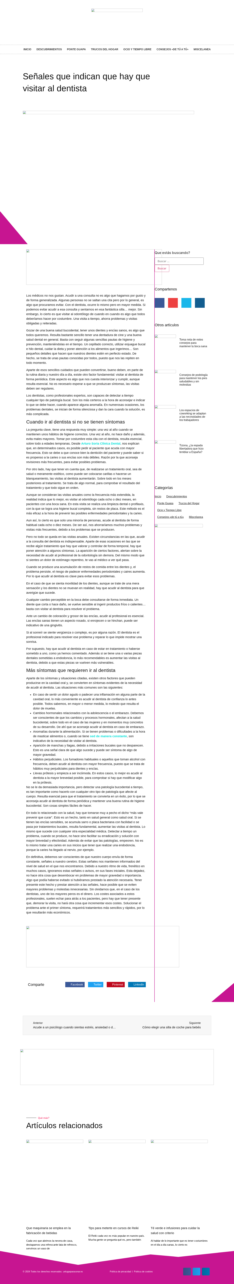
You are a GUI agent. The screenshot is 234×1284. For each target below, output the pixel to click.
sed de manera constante (108, 736)
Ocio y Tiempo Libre (137, 49)
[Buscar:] (179, 261)
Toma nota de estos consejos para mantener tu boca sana (193, 343)
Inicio (27, 49)
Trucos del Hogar (104, 49)
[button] (75, 984)
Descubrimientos (49, 49)
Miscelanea (202, 49)
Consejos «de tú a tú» (172, 49)
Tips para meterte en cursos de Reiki (113, 1228)
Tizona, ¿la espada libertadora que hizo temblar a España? (191, 448)
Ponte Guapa (76, 49)
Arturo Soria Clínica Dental (100, 443)
